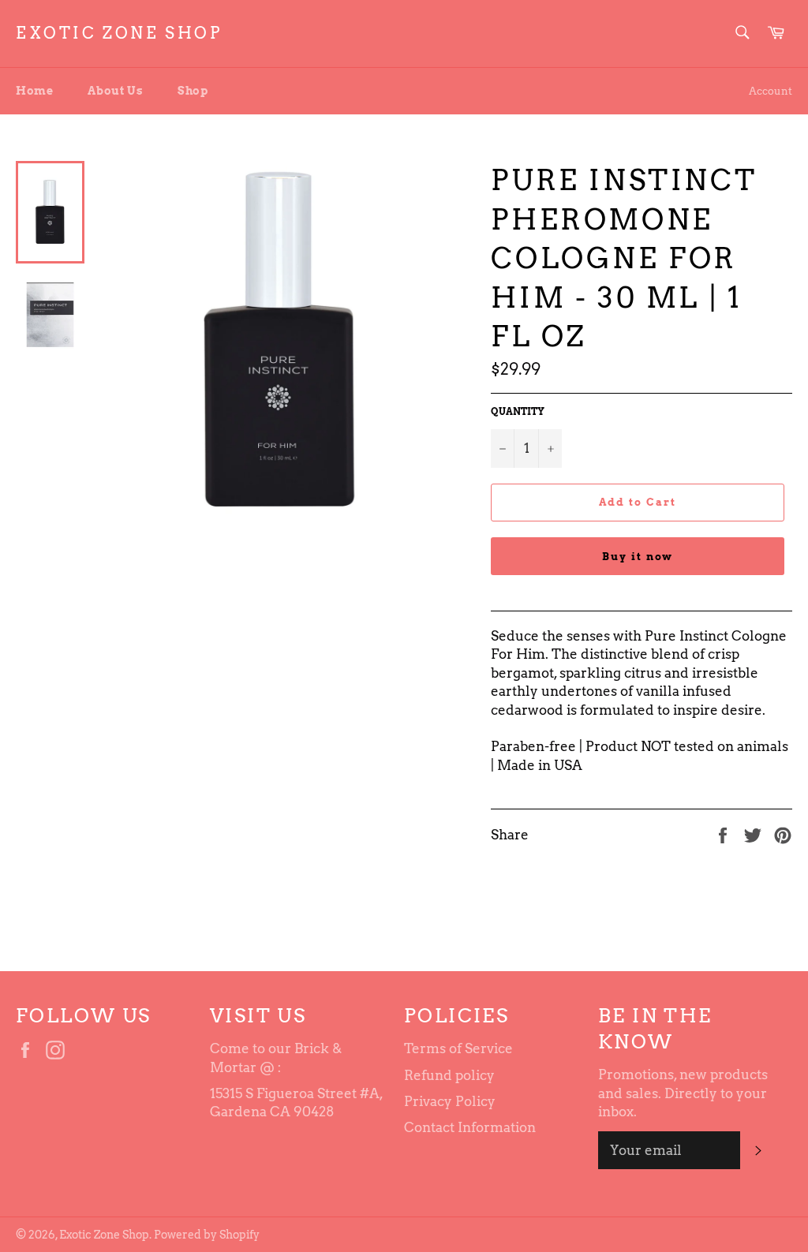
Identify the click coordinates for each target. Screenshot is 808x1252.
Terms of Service (458, 1048)
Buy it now (638, 556)
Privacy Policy (450, 1101)
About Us (115, 90)
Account (770, 91)
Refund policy (449, 1075)
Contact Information (470, 1127)
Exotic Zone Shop (119, 33)
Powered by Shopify (207, 1234)
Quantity (517, 411)
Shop (193, 90)
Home (34, 90)
